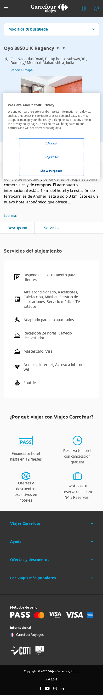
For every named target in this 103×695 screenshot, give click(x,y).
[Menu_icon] (6, 8)
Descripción (17, 228)
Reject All (52, 157)
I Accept (52, 143)
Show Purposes (51, 171)
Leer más (10, 216)
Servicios (51, 228)
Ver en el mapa (22, 70)
